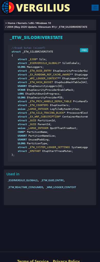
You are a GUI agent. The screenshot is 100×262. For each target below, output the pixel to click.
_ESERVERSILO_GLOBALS (23, 180)
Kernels (22, 23)
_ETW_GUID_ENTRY (52, 180)
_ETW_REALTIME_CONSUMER (25, 187)
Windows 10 (43, 23)
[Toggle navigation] (95, 7)
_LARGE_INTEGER (36, 109)
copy (84, 50)
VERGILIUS (43, 8)
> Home (10, 23)
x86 (31, 23)
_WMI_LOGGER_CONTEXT (61, 187)
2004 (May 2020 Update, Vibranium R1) (31, 27)
